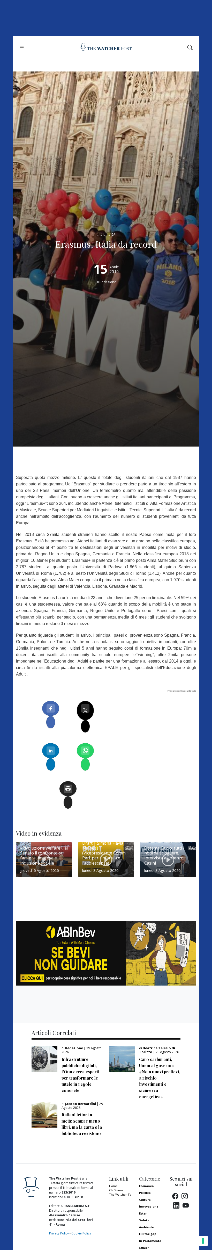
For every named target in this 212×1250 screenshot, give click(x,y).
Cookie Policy (81, 1233)
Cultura (145, 1200)
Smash (144, 1247)
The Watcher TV (120, 1194)
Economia (146, 1186)
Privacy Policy (59, 1233)
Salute (144, 1220)
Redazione (108, 281)
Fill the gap (147, 1234)
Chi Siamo (116, 1190)
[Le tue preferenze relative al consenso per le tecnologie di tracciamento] (203, 1241)
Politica (145, 1193)
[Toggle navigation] (22, 47)
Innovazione (148, 1206)
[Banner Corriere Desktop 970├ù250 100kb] (106, 953)
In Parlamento (150, 1241)
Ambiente (146, 1227)
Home (113, 1186)
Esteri (143, 1213)
